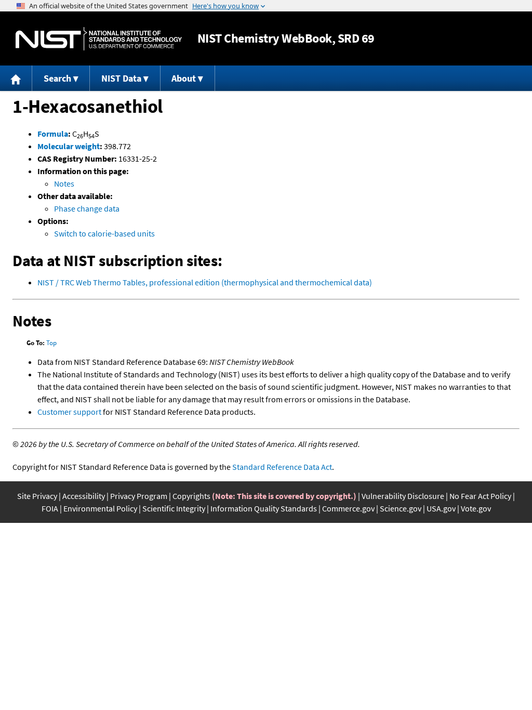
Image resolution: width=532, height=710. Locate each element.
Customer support (69, 411)
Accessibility (83, 496)
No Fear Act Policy (480, 496)
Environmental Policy (100, 508)
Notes (64, 183)
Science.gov (400, 508)
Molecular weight (68, 146)
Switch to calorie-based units (104, 233)
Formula (52, 133)
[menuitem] (16, 78)
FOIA (50, 508)
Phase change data (86, 208)
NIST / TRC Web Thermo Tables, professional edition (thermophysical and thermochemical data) (204, 282)
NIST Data (121, 78)
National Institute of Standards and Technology (99, 38)
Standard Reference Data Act (282, 467)
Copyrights (191, 496)
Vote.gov (476, 508)
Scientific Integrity (173, 508)
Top (51, 342)
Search (57, 78)
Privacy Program (138, 496)
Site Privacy (37, 496)
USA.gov (441, 508)
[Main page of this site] (16, 78)
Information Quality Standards (263, 508)
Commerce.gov (348, 508)
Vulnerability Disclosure (403, 496)
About (183, 78)
